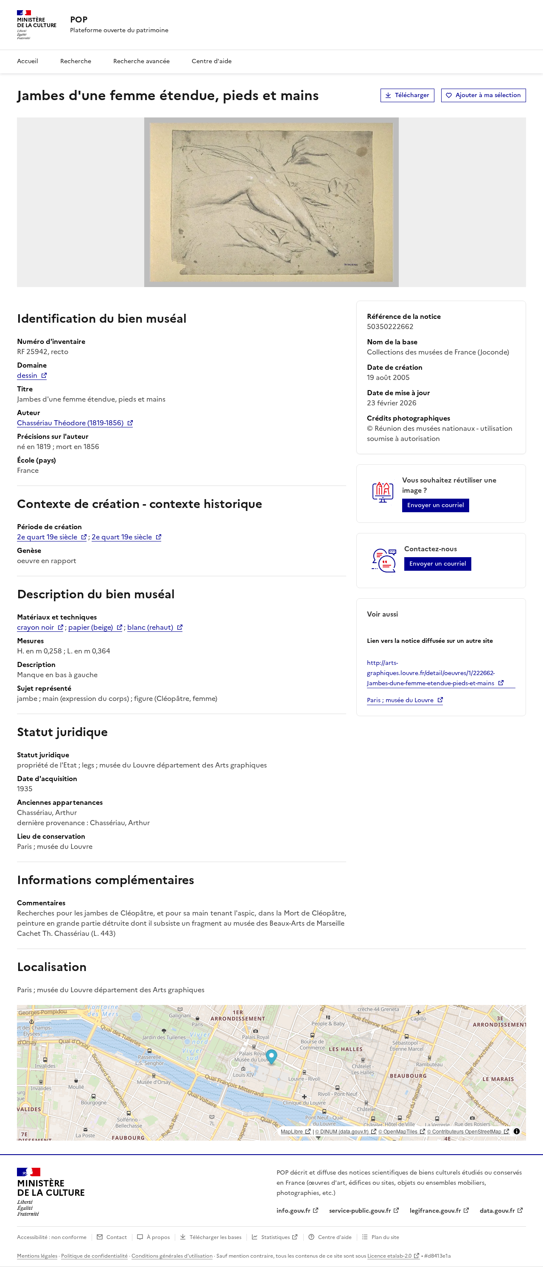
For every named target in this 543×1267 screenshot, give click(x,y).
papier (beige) (90, 627)
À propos (158, 1237)
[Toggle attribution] (517, 1131)
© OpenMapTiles (397, 1131)
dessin (27, 375)
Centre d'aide (212, 61)
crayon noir (35, 627)
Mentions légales (37, 1256)
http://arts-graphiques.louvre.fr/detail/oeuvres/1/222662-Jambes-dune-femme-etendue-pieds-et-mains (431, 673)
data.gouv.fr (497, 1210)
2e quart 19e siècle (47, 537)
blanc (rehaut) (150, 627)
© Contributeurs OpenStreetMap (464, 1131)
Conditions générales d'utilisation (172, 1256)
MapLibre (292, 1131)
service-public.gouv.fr (360, 1210)
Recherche (75, 61)
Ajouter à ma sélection (488, 95)
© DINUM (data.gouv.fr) (342, 1131)
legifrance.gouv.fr (435, 1210)
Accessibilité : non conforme (52, 1237)
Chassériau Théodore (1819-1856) (70, 423)
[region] (271, 1073)
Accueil (27, 61)
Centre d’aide (335, 1237)
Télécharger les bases (215, 1237)
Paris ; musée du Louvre (400, 700)
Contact (116, 1237)
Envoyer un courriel (435, 505)
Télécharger (412, 95)
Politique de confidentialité (94, 1256)
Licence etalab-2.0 (389, 1256)
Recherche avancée (141, 61)
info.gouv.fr (294, 1210)
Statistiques (275, 1237)
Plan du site (385, 1237)
